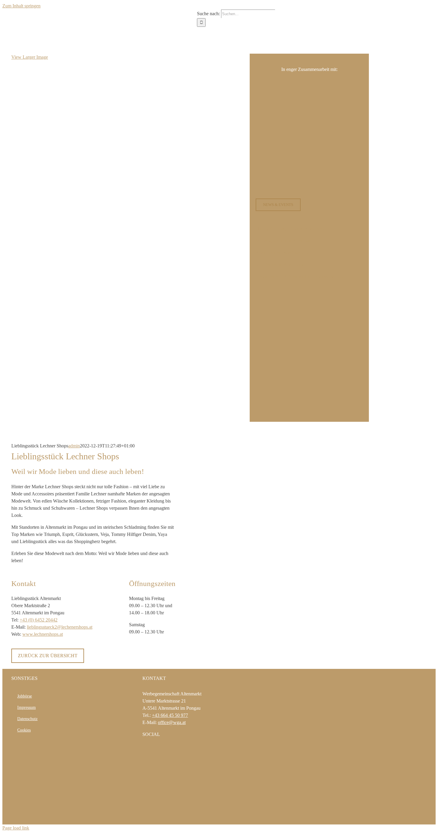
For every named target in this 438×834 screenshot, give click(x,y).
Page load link (15, 827)
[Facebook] (144, 750)
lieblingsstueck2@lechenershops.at (59, 627)
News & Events (278, 204)
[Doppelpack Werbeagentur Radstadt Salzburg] (165, 816)
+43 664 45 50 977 (170, 715)
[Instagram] (152, 750)
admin (74, 445)
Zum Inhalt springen (21, 5)
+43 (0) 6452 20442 (39, 619)
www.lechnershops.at (42, 634)
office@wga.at (172, 722)
